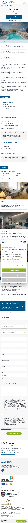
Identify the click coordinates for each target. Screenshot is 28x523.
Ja (3, 380)
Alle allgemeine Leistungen (7, 113)
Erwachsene (4, 336)
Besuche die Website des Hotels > (10, 452)
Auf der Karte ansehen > (8, 454)
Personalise (13, 275)
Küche (13, 41)
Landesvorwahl (5, 360)
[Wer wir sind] (6, 502)
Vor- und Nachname (6, 348)
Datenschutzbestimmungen (7, 513)
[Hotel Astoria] (14, 31)
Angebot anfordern (21, 521)
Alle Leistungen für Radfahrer (8, 153)
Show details (20, 265)
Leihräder (4, 378)
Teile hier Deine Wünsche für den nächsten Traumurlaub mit (11, 384)
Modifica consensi (5, 515)
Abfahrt (3, 330)
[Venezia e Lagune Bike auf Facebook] (2, 470)
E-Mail (3, 354)
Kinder (3, 342)
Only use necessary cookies (14, 279)
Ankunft (3, 323)
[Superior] (14, 220)
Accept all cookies (14, 270)
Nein (8, 380)
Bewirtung (4, 372)
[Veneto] (14, 494)
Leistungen (3, 41)
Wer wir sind (3, 512)
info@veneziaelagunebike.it (10, 411)
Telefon (3, 366)
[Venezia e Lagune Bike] (8, 2)
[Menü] (24, 2)
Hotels (5, 5)
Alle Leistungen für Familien (7, 128)
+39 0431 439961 (4, 467)
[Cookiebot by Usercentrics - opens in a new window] (20, 242)
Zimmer (8, 41)
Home (2, 5)
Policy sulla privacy (11, 512)
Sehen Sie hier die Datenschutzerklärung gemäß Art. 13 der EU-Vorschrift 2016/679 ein (14, 428)
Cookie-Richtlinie (17, 513)
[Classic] (14, 191)
